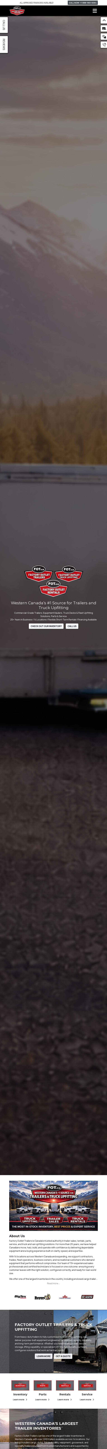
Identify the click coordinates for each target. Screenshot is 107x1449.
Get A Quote (63, 1355)
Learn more (19, 1398)
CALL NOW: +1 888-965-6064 (83, 2)
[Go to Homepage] (17, 10)
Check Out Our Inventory (46, 626)
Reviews (4, 44)
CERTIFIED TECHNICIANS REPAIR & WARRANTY (37, 2)
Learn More (44, 1355)
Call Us (72, 626)
